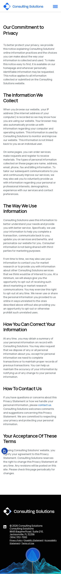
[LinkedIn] (4, 526)
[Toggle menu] (55, 6)
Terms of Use (27, 543)
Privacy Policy (16, 540)
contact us (44, 405)
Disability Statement (33, 540)
